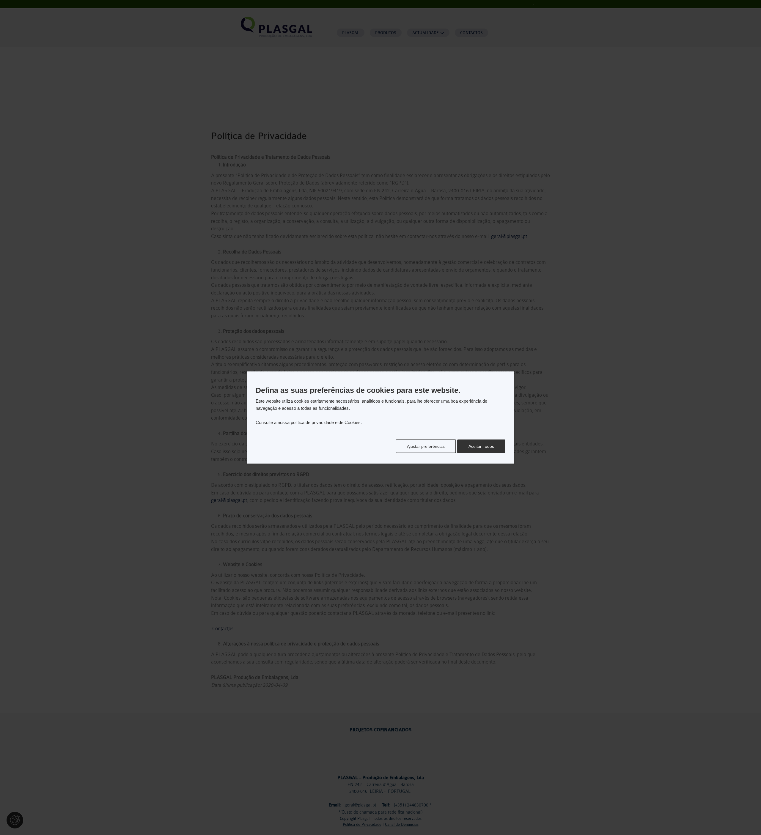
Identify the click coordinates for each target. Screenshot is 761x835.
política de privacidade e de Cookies (326, 422)
